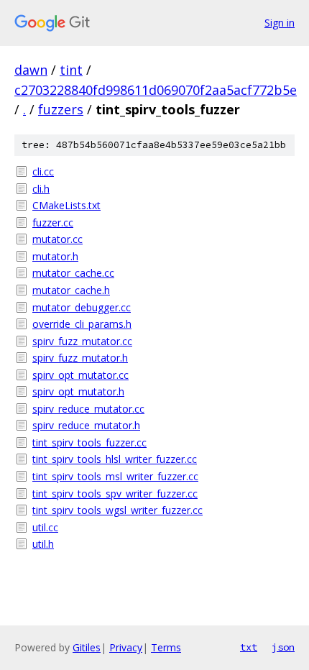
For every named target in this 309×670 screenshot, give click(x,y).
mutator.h (55, 256)
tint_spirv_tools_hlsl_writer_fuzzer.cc (114, 459)
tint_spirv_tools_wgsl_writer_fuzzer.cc (117, 510)
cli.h (41, 189)
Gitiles (87, 647)
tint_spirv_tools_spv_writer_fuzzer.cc (115, 493)
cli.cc (43, 171)
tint (71, 69)
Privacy (125, 647)
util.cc (45, 527)
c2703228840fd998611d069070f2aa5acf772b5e (155, 89)
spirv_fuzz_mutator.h (80, 357)
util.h (43, 544)
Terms (166, 647)
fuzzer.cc (52, 222)
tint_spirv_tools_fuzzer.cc (89, 442)
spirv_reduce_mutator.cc (88, 409)
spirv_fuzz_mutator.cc (82, 341)
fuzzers (60, 109)
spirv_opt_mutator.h (78, 391)
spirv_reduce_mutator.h (86, 425)
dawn (30, 69)
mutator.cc (57, 239)
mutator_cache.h (71, 290)
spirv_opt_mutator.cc (80, 375)
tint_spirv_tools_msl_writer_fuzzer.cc (115, 476)
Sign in (279, 22)
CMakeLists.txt (66, 205)
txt (248, 647)
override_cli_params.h (82, 324)
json (283, 647)
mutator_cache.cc (73, 273)
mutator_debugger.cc (81, 307)
